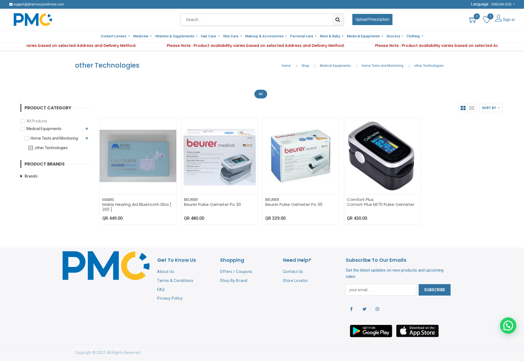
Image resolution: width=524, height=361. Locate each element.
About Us (165, 271)
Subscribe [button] (434, 290)
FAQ (161, 289)
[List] (472, 108)
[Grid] (463, 108)
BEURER (191, 199)
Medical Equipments (335, 66)
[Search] (337, 19)
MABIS (108, 199)
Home (286, 66)
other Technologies (428, 66)
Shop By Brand (233, 280)
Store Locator (295, 280)
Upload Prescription (372, 19)
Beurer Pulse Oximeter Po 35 (294, 204)
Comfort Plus (360, 199)
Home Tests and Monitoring (382, 66)
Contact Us (293, 271)
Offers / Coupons (236, 271)
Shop (305, 66)
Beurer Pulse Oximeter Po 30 (212, 204)
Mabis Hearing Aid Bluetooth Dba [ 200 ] (136, 206)
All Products (36, 121)
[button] (490, 108)
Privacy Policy (170, 298)
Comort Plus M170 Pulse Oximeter (380, 204)
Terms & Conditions (175, 280)
